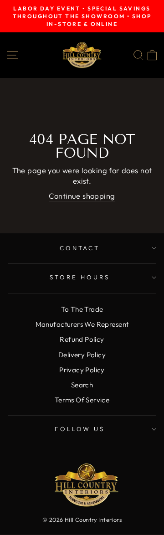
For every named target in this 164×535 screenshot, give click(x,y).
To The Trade (82, 309)
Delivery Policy (82, 354)
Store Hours (80, 277)
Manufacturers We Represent (82, 324)
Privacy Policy (82, 369)
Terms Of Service (82, 400)
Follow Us (80, 428)
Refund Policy (82, 339)
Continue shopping (82, 196)
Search (82, 385)
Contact (80, 248)
